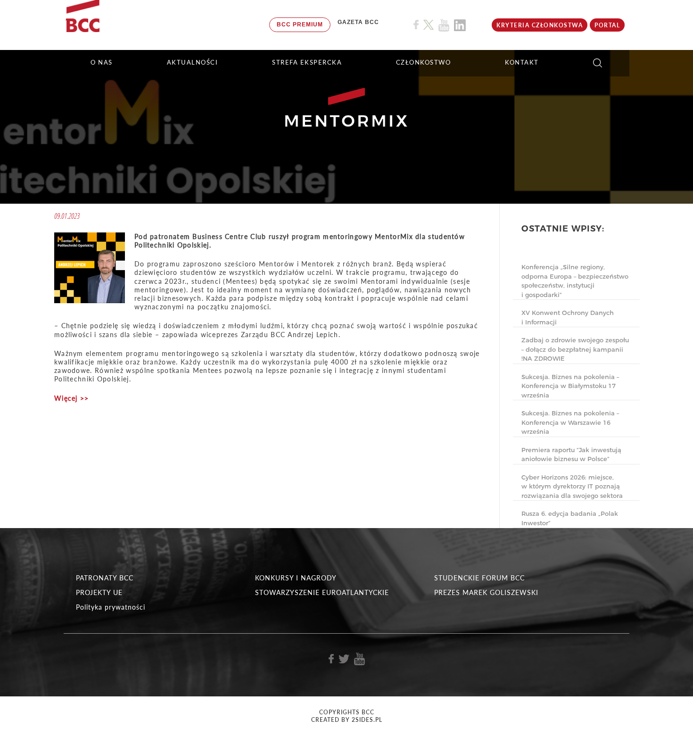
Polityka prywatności (110, 607)
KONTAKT (522, 62)
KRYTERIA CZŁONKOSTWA (539, 25)
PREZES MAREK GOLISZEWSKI (486, 592)
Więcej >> (71, 398)
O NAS (102, 62)
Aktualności (192, 62)
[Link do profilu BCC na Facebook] (416, 25)
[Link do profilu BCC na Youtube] (444, 25)
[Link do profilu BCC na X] (428, 25)
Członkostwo (423, 62)
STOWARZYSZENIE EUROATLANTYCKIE (322, 592)
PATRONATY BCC (104, 578)
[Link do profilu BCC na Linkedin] (460, 25)
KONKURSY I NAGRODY (296, 578)
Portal (607, 25)
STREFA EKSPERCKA (307, 62)
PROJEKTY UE (99, 592)
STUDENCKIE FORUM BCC (479, 578)
